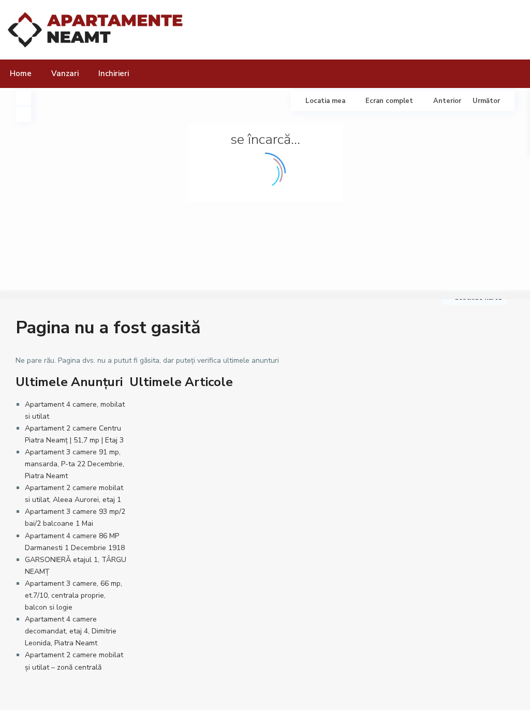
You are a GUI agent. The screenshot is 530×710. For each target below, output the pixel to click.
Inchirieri (113, 73)
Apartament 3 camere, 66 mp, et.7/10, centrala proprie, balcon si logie (73, 595)
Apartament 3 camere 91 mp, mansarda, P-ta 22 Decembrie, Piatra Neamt (74, 464)
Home (21, 73)
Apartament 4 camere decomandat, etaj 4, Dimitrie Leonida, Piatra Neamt (70, 631)
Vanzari (65, 73)
